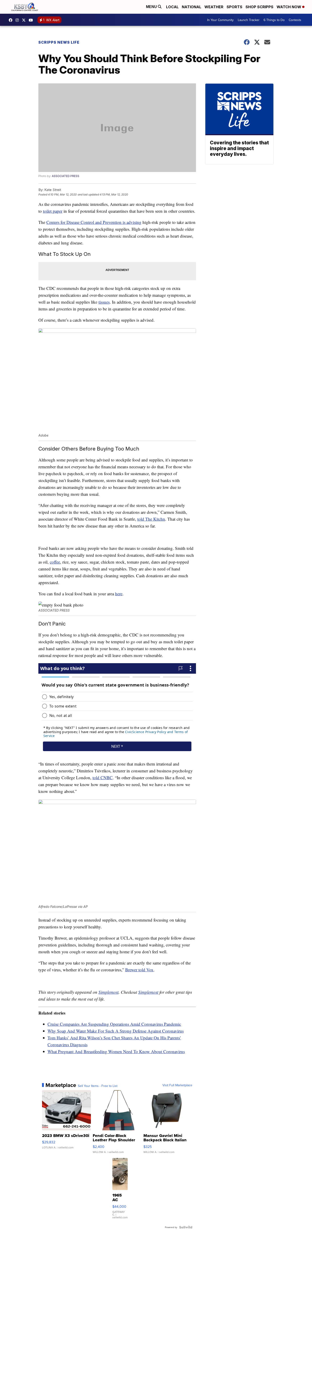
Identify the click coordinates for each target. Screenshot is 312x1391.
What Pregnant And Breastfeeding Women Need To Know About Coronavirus (116, 1051)
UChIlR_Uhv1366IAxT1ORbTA (32, 20)
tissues (104, 302)
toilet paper (52, 211)
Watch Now (289, 7)
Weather (213, 7)
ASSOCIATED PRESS (65, 176)
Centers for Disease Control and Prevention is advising (93, 222)
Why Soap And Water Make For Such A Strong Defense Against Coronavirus (116, 1031)
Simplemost (108, 992)
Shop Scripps (259, 7)
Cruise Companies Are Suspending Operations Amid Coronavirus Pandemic (114, 1024)
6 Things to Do (274, 20)
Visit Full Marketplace (177, 1085)
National (191, 7)
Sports (234, 7)
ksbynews (12, 20)
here (118, 593)
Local (172, 7)
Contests (295, 20)
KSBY (25, 20)
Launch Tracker (248, 20)
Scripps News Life (58, 42)
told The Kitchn (151, 519)
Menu (152, 7)
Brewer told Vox (139, 969)
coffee (55, 562)
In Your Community (220, 20)
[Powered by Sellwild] (185, 1227)
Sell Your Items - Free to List (97, 1085)
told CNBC (103, 777)
